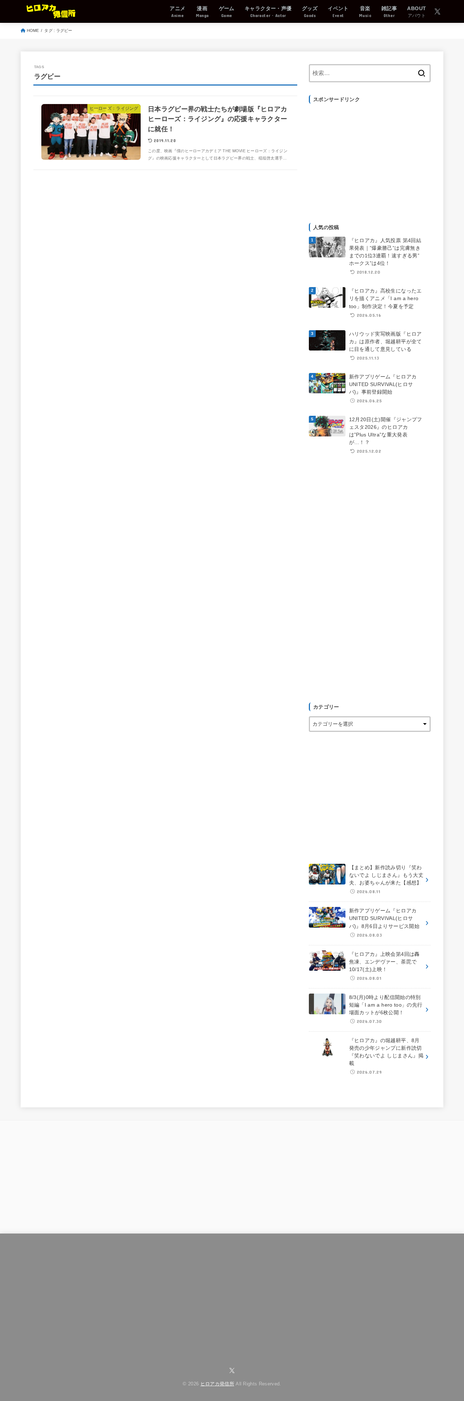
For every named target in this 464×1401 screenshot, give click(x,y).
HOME (33, 30)
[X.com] (437, 11)
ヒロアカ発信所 (217, 1384)
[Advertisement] (370, 159)
